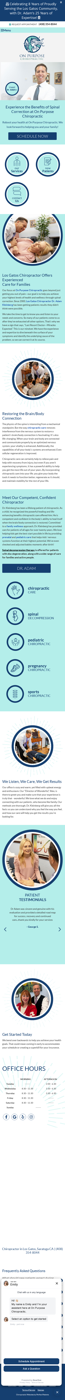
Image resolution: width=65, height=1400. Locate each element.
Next (59, 929)
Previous (5, 929)
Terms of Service (28, 1390)
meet (12, 88)
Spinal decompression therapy (18, 550)
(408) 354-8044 (48, 24)
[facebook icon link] (6, 1117)
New (48, 170)
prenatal (6, 537)
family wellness (15, 526)
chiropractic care (37, 427)
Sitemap (41, 1390)
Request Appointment (24, 24)
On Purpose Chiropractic (29, 290)
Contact (17, 199)
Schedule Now (32, 136)
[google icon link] (14, 1117)
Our (17, 170)
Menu (7, 30)
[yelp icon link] (23, 1117)
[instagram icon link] (31, 1117)
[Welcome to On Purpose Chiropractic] (33, 59)
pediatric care (23, 537)
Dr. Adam (26, 568)
